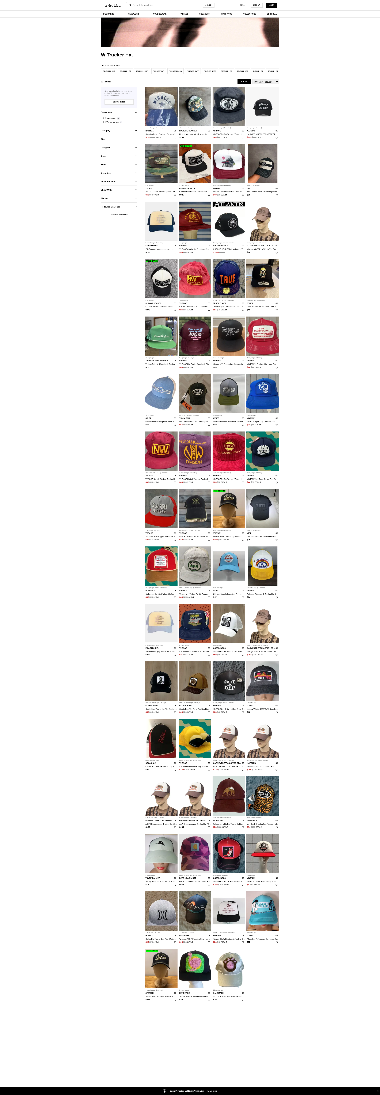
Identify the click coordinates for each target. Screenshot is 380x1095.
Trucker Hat (125, 71)
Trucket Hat (158, 71)
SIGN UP (256, 5)
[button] (119, 118)
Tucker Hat (258, 71)
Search (208, 5)
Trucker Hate (210, 71)
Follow (244, 81)
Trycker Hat (242, 71)
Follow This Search (119, 215)
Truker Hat (273, 71)
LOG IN (271, 5)
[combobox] (170, 5)
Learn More (212, 1091)
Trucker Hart (142, 71)
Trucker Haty (193, 71)
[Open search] (130, 5)
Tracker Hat (226, 71)
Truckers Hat (109, 71)
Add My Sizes (119, 102)
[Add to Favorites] (175, 137)
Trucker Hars (175, 71)
